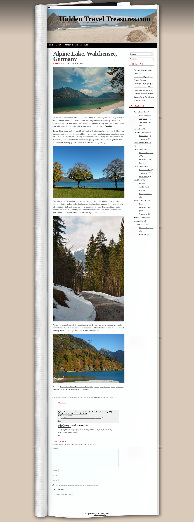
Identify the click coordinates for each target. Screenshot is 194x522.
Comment (56, 448)
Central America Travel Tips (143, 143)
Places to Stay (143, 136)
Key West (142, 183)
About (58, 45)
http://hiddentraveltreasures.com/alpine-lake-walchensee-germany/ (81, 418)
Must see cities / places (146, 153)
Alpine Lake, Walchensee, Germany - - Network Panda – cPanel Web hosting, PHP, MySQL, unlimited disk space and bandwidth (85, 413)
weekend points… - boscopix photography (71, 425)
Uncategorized (138, 221)
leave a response (95, 397)
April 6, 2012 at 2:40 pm (64, 427)
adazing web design (100, 515)
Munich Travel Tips (82, 387)
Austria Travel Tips (140, 112)
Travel (67, 390)
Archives (84, 45)
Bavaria (107, 387)
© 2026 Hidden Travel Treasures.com (97, 513)
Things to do (94, 387)
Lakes (113, 387)
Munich (56, 390)
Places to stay (143, 115)
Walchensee (110, 126)
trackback (103, 397)
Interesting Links (70, 45)
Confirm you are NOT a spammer (64, 494)
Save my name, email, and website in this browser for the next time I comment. (77, 485)
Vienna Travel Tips (145, 122)
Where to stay (143, 177)
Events (141, 204)
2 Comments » (85, 390)
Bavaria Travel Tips (67, 387)
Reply (59, 421)
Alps (102, 387)
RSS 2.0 (81, 397)
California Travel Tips (141, 132)
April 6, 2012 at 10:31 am (65, 415)
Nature (62, 390)
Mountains (120, 387)
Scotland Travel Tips (140, 217)
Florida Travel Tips (140, 166)
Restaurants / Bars (145, 170)
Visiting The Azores (145, 194)
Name (55, 470)
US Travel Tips (139, 224)
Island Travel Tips (139, 180)
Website (55, 480)
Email (55, 475)
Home (51, 45)
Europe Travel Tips (140, 149)
